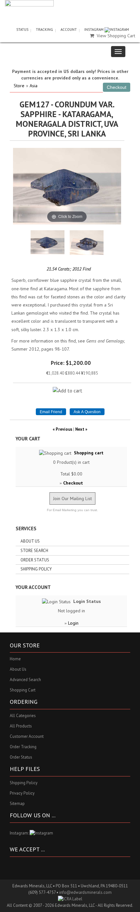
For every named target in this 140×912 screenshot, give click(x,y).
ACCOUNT (69, 29)
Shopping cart (89, 453)
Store (19, 86)
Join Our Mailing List (72, 498)
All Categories (23, 715)
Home (15, 659)
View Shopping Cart (116, 36)
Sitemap (17, 803)
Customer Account (27, 736)
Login (73, 623)
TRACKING (44, 29)
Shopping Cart (22, 690)
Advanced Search (25, 679)
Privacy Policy (22, 793)
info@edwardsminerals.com (85, 892)
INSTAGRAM (94, 29)
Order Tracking (23, 747)
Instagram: (20, 833)
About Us (30, 541)
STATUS (22, 29)
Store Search (34, 550)
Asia (33, 86)
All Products (21, 726)
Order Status (35, 560)
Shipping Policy (36, 569)
